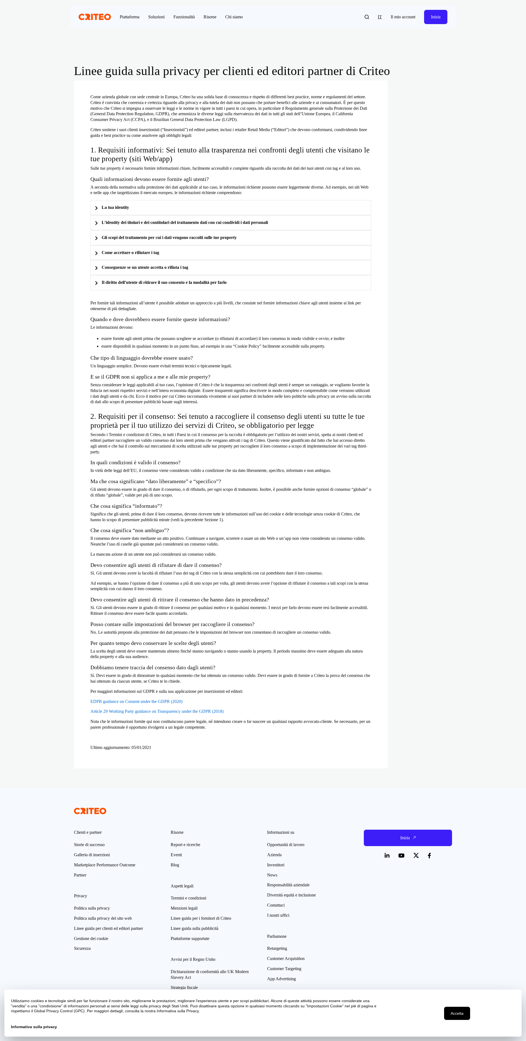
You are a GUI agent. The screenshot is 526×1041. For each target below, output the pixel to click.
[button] (367, 17)
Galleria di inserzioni (92, 854)
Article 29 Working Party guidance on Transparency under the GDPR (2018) (157, 711)
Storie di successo (89, 844)
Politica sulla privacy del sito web (103, 918)
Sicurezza (82, 948)
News (272, 875)
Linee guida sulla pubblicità (194, 928)
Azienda (274, 854)
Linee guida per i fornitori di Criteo (201, 918)
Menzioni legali (184, 908)
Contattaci (276, 905)
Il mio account (403, 17)
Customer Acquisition (286, 958)
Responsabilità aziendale (288, 885)
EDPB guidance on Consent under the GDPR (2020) (136, 701)
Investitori (275, 865)
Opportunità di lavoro (285, 844)
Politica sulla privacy (92, 908)
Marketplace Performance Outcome (104, 865)
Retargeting (277, 948)
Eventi (176, 854)
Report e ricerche (185, 844)
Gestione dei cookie (91, 938)
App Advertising (281, 978)
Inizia (436, 17)
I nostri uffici (278, 915)
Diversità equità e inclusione (291, 895)
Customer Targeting (284, 968)
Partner (80, 875)
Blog (175, 865)
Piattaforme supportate (190, 938)
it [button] (380, 17)
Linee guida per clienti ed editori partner (108, 928)
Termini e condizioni (188, 898)
